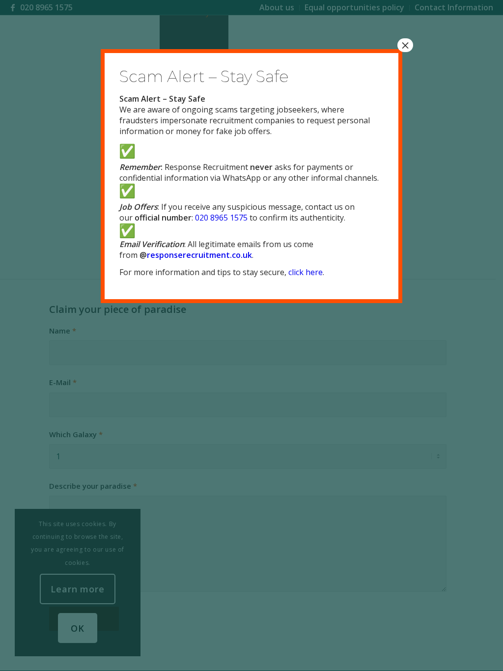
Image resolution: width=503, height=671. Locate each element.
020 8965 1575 (221, 217)
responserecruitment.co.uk (199, 255)
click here (305, 272)
